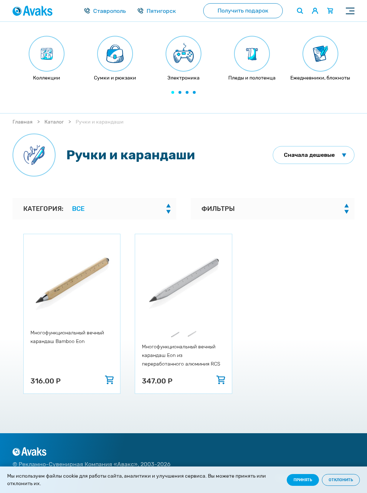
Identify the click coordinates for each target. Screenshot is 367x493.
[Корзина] (330, 11)
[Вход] (315, 11)
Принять (303, 480)
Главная (23, 122)
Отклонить (341, 480)
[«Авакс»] (33, 10)
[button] (172, 92)
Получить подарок (243, 10)
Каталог (54, 122)
